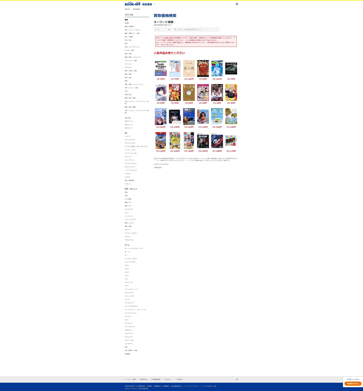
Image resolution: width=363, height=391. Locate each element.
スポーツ (127, 229)
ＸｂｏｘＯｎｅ (129, 292)
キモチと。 (169, 379)
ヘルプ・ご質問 (131, 379)
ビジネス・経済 (129, 50)
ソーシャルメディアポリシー (192, 386)
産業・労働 (128, 53)
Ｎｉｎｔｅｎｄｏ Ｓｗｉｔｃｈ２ (135, 309)
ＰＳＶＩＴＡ (129, 282)
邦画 (126, 192)
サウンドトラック (130, 167)
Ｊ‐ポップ (128, 136)
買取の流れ (158, 167)
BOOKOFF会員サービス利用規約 (134, 386)
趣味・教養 (128, 226)
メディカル (128, 67)
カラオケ (127, 177)
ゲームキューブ (129, 303)
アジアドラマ (129, 209)
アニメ (127, 212)
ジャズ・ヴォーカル (131, 153)
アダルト (127, 236)
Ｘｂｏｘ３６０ (129, 296)
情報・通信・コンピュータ (133, 57)
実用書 (127, 23)
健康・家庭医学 (129, 26)
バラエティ (128, 173)
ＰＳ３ (127, 272)
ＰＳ (126, 279)
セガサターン (129, 330)
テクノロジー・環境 (131, 60)
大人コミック (129, 128)
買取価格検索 (156, 379)
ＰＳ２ (127, 275)
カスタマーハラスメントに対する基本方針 (136, 388)
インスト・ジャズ (130, 150)
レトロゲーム (129, 343)
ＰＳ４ (127, 268)
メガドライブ (129, 333)
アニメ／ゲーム (129, 160)
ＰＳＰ (127, 286)
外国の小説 (128, 94)
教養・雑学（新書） (131, 107)
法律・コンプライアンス (132, 47)
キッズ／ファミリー (131, 163)
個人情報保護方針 (176, 386)
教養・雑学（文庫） (131, 98)
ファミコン (128, 316)
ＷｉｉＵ (127, 251)
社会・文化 (128, 40)
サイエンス (128, 64)
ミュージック (129, 216)
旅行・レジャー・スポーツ (133, 30)
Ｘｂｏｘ (127, 299)
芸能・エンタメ (129, 223)
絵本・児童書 (129, 36)
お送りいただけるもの (161, 164)
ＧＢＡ (127, 320)
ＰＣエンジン (129, 337)
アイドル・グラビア (131, 233)
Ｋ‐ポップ (128, 184)
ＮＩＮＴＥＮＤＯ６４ (131, 306)
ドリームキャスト (130, 326)
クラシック (128, 156)
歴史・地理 (128, 74)
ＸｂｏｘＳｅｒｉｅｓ (131, 289)
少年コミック (129, 121)
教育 (126, 81)
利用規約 (149, 386)
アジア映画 (128, 199)
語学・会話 (128, 77)
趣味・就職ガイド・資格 (132, 33)
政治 (126, 43)
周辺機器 (127, 354)
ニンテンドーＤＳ (130, 262)
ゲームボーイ (129, 323)
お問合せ (180, 379)
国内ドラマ (128, 202)
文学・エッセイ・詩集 (131, 88)
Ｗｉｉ (127, 255)
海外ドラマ (128, 206)
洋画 (126, 195)
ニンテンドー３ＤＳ (131, 258)
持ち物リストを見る (353, 379)
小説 (126, 91)
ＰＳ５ (127, 265)
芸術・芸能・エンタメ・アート (134, 84)
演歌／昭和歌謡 (129, 180)
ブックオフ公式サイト (208, 386)
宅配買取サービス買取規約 (161, 386)
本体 (126, 347)
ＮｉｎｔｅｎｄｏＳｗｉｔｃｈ (134, 248)
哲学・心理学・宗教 (131, 70)
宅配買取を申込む (353, 383)
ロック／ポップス (130, 139)
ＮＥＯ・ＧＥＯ (129, 340)
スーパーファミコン (131, 313)
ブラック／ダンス (130, 143)
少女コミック (129, 124)
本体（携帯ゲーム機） (131, 350)
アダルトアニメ (129, 240)
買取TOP (127, 9)
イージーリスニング (131, 170)
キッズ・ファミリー (131, 219)
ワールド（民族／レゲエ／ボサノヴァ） (137, 146)
